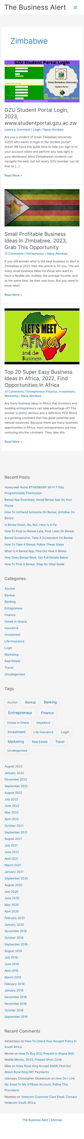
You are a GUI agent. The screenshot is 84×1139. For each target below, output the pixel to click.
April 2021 (11, 858)
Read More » (13, 175)
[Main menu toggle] (75, 7)
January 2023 (14, 773)
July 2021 (11, 845)
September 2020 (16, 878)
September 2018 (16, 1016)
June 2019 (12, 964)
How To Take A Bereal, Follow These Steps (34, 544)
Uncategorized (15, 674)
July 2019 (11, 957)
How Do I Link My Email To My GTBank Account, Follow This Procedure (40, 1084)
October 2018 (14, 1010)
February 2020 (15, 918)
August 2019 (13, 951)
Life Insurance (14, 641)
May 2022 (12, 812)
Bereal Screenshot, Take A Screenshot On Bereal (39, 538)
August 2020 (13, 885)
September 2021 (16, 832)
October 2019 (14, 937)
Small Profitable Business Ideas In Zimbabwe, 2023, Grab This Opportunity (36, 240)
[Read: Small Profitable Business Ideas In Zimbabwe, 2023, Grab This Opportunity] (42, 207)
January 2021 (14, 871)
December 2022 (16, 779)
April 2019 (11, 970)
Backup (10, 595)
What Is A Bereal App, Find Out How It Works (35, 551)
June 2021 (12, 852)
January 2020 (14, 924)
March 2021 (13, 865)
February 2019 (15, 984)
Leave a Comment (17, 129)
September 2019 (16, 944)
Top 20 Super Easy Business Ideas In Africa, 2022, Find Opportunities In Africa (38, 378)
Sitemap (56, 1120)
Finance (51, 391)
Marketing (11, 396)
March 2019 (13, 977)
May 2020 (12, 904)
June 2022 (12, 805)
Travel (9, 667)
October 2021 (14, 825)
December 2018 (15, 997)
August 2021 (13, 838)
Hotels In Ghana (16, 621)
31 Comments (14, 391)
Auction (10, 588)
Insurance (11, 628)
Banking (10, 601)
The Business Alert (35, 7)
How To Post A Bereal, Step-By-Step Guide (34, 564)
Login (36, 129)
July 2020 (11, 891)
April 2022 (12, 819)
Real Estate (12, 661)
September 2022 (16, 786)
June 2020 (12, 898)
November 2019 (16, 931)
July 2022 (11, 799)
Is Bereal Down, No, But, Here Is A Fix (31, 524)
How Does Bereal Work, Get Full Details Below (36, 557)
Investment (67, 391)
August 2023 (13, 766)
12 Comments (14, 253)
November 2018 (15, 1003)
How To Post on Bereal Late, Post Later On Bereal (39, 531)
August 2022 (13, 792)
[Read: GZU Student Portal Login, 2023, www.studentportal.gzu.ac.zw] (42, 81)
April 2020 (12, 911)
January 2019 (14, 990)
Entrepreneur (35, 253)
